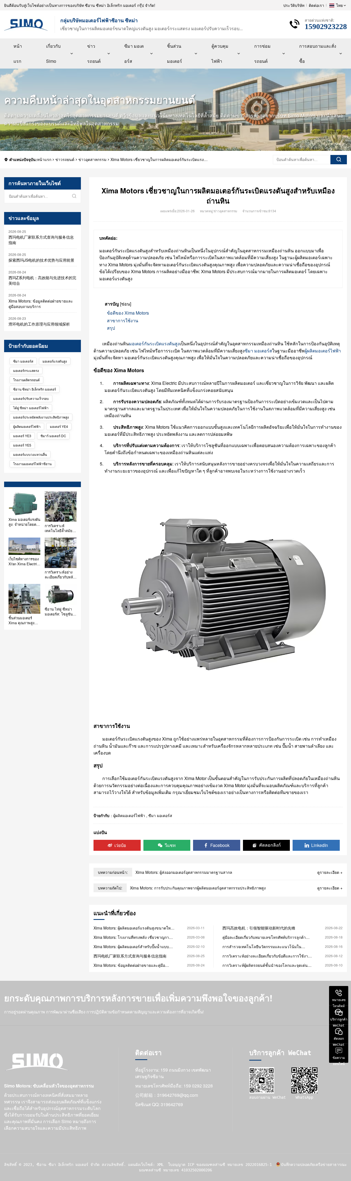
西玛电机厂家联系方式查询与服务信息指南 (41, 239)
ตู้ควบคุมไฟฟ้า (219, 53)
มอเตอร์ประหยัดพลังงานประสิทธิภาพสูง (41, 417)
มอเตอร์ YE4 (59, 426)
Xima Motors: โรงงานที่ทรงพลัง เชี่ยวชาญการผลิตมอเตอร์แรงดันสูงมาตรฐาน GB (132, 937)
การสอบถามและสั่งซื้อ (317, 53)
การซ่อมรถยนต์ (262, 53)
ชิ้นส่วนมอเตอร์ (174, 53)
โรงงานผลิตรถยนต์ (26, 379)
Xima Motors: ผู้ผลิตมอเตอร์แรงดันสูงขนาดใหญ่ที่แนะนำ (134, 927)
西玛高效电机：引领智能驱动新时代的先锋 (258, 927)
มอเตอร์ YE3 (22, 435)
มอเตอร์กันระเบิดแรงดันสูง (154, 343)
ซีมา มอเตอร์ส (134, 53)
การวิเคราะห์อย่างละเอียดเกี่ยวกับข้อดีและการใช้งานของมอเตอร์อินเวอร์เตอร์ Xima (266, 955)
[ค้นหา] (338, 159)
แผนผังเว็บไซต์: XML (146, 1164)
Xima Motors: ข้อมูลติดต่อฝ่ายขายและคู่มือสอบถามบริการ (41, 303)
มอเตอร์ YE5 (22, 445)
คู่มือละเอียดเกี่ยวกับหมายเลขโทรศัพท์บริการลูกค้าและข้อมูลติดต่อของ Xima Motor (264, 937)
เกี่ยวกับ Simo (53, 53)
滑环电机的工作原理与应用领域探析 (39, 324)
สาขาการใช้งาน (122, 320)
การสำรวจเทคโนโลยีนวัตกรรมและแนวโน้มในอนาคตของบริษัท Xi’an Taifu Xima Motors (261, 946)
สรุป (111, 328)
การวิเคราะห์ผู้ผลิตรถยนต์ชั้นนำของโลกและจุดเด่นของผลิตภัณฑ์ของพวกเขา (265, 965)
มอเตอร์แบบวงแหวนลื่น (30, 454)
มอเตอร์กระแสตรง (26, 370)
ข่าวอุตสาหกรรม (92, 159)
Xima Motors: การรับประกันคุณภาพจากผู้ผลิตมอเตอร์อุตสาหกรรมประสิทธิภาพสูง (198, 888)
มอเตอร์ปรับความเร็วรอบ (31, 398)
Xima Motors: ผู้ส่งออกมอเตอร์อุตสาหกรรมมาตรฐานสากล (183, 872)
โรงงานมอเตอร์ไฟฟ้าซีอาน (32, 463)
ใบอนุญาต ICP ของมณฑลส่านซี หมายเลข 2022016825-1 (220, 1164)
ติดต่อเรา (316, 5)
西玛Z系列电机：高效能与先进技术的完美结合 (42, 280)
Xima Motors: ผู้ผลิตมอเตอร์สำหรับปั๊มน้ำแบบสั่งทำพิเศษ (133, 946)
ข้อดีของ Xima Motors (128, 313)
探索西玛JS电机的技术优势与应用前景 (41, 260)
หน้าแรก (17, 53)
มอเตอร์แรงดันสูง (55, 361)
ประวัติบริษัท (293, 5)
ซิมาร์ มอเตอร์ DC (53, 435)
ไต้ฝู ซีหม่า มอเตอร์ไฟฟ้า (31, 407)
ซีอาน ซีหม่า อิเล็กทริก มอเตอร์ (34, 389)
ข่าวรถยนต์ (94, 53)
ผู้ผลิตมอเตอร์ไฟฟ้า (27, 426)
